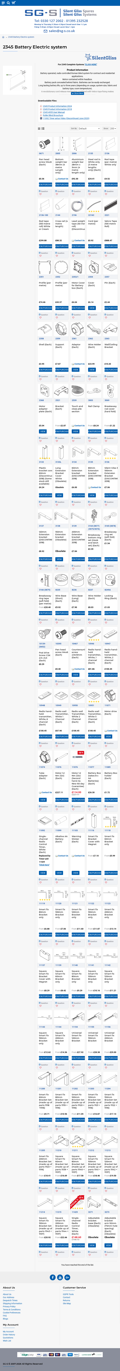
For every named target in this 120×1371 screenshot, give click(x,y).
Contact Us (63, 179)
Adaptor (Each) (76, 345)
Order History (9, 1334)
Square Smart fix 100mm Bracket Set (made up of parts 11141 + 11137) (94, 1164)
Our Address (8, 1297)
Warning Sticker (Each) (76, 839)
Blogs (5, 1319)
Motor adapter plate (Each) (45, 409)
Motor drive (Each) (110, 712)
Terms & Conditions (11, 1309)
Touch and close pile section (77, 409)
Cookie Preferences (11, 1312)
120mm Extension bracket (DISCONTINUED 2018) (47, 537)
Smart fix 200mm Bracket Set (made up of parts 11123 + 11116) (45, 1163)
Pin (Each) (109, 283)
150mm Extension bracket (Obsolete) (60, 536)
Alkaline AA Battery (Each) (61, 839)
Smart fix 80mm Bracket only (44, 913)
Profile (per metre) (45, 284)
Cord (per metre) (93, 222)
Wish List (7, 1341)
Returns (66, 1300)
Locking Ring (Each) (110, 597)
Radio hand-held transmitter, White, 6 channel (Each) (45, 718)
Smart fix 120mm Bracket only (77, 913)
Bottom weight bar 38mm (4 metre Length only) (61, 166)
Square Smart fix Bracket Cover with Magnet (44, 976)
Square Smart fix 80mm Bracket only (77, 976)
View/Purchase (45, 184)
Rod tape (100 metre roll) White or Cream (44, 225)
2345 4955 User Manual (54, 112)
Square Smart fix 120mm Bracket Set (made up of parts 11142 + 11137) (111, 1164)
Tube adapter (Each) (43, 776)
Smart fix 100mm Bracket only (60, 913)
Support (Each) (59, 345)
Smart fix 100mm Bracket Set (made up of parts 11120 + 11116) (78, 1101)
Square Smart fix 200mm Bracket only (60, 1038)
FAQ (5, 1316)
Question (44, 191)
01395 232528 (77, 20)
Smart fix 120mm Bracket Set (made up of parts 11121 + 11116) (94, 1101)
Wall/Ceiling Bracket (110, 345)
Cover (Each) (91, 284)
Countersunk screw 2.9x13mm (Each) (79, 653)
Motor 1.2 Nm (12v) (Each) (60, 776)
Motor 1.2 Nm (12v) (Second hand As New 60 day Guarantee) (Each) (78, 781)
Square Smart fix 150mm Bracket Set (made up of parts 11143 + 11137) (45, 1226)
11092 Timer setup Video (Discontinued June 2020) (66, 118)
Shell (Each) (45, 344)
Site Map (67, 1303)
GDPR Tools (68, 1294)
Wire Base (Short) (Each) (60, 598)
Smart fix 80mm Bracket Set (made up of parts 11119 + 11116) (61, 1101)
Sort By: (74, 129)
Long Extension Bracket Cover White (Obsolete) (60, 475)
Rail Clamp (94, 406)
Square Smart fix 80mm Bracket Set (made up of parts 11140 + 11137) (78, 1164)
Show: (106, 129)
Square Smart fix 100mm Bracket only (93, 976)
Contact (66, 1297)
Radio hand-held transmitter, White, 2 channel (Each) (111, 656)
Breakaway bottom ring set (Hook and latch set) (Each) (94, 540)
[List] (43, 128)
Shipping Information (12, 1303)
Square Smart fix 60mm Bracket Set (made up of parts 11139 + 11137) (61, 1164)
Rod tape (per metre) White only (110, 162)
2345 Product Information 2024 (57, 106)
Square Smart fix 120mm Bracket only (109, 976)
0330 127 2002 (52, 20)
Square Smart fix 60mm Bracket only (60, 976)
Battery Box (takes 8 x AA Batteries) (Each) (94, 778)
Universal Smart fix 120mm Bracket (77, 1037)
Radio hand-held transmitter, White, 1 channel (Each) (94, 656)
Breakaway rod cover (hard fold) (110, 409)
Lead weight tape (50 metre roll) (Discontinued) (80, 225)
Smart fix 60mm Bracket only (109, 840)
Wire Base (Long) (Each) (77, 598)
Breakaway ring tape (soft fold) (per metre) (45, 599)
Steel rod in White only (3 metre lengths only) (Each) (94, 164)
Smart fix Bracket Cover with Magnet (94, 840)
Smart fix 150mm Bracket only (93, 913)
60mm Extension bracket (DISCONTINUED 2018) (80, 473)
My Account (8, 1331)
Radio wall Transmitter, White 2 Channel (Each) (78, 716)
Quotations (8, 1338)
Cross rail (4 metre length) (61, 224)
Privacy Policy (9, 1306)
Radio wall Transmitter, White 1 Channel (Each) (61, 716)
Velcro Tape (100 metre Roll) (110, 224)
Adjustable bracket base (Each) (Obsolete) (94, 1222)
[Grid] (39, 128)
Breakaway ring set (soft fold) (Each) (110, 536)
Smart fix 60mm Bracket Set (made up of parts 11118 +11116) (45, 1101)
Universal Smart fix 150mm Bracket (93, 1037)
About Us (7, 1294)
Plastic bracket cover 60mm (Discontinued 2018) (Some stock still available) (46, 476)
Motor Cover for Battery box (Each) (78, 285)
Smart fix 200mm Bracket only (109, 913)
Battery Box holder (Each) (110, 776)
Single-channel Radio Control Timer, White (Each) (43, 844)
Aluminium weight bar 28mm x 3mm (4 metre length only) (78, 166)
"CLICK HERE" (91, 64)
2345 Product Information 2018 (57, 109)
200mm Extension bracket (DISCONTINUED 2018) (80, 537)
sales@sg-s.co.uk (62, 31)
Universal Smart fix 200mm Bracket (109, 1037)
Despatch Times (10, 1300)
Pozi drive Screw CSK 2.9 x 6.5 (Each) (44, 656)
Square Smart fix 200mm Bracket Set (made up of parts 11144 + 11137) (61, 1226)
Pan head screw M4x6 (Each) (45, 162)
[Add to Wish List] (40, 194)
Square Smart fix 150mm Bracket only (44, 1038)
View (92, 308)
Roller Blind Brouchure (53, 115)
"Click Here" (44, 865)
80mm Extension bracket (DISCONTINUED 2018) (96, 473)
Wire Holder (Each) (94, 345)
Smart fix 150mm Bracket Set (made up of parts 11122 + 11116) (111, 1101)
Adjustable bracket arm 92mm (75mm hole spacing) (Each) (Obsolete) (110, 1226)
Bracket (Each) (59, 407)
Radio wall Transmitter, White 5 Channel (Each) (94, 716)
